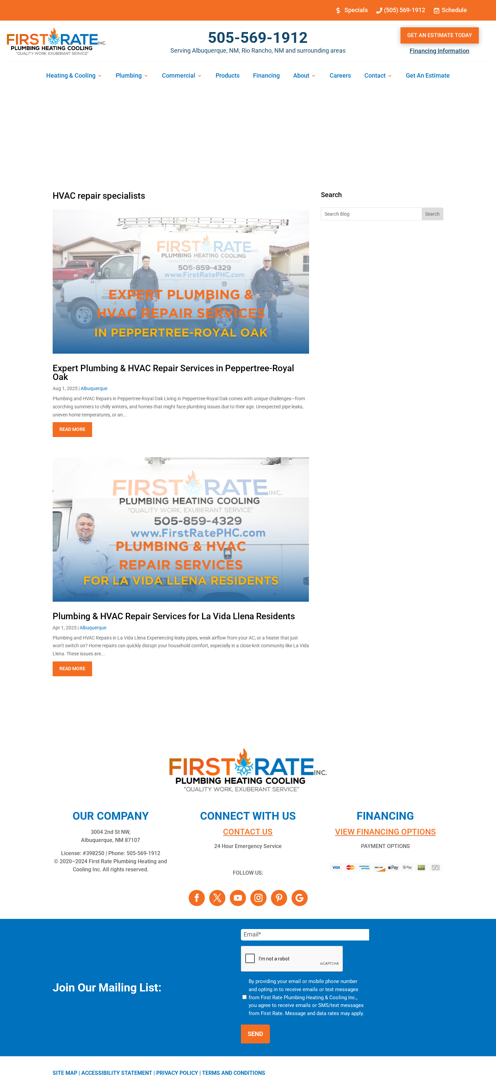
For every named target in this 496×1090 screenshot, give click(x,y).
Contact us (248, 832)
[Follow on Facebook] (197, 898)
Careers (340, 76)
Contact (375, 76)
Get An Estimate (428, 76)
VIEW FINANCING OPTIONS (385, 832)
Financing (266, 76)
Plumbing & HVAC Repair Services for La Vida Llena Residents (174, 616)
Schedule (454, 9)
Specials (356, 9)
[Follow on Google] (300, 898)
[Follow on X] (217, 898)
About (301, 76)
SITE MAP (65, 1073)
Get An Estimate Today (439, 35)
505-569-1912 (258, 38)
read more (72, 429)
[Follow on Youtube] (238, 898)
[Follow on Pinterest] (279, 898)
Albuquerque (94, 388)
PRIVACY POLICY (177, 1073)
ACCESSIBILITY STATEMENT (116, 1073)
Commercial (178, 76)
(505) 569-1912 (404, 9)
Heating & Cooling (70, 76)
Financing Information (439, 50)
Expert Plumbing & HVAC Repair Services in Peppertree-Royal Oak (173, 372)
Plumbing (129, 76)
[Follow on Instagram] (258, 898)
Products (228, 76)
